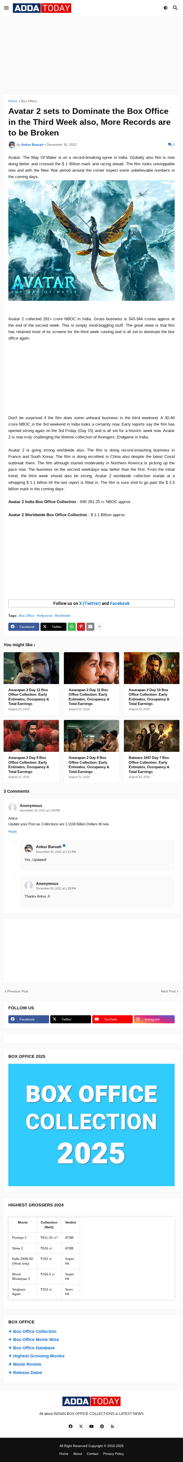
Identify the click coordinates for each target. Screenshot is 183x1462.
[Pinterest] (81, 627)
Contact (92, 1454)
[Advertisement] (91, 55)
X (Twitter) (90, 603)
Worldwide (62, 615)
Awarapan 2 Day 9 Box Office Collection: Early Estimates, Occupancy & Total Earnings (28, 765)
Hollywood (44, 615)
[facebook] (70, 1427)
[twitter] (81, 1427)
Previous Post (17, 991)
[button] (6, 8)
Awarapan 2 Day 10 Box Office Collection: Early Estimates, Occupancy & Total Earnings (149, 697)
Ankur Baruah (48, 847)
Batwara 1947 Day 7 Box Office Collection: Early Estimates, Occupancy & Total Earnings (149, 765)
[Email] (90, 627)
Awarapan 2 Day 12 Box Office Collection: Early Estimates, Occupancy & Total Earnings (28, 697)
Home (12, 101)
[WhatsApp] (72, 627)
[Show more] (100, 627)
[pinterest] (102, 1427)
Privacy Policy (113, 1454)
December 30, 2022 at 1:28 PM (56, 888)
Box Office (29, 101)
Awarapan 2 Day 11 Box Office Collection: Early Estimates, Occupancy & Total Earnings (89, 697)
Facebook (120, 603)
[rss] (112, 1427)
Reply (12, 831)
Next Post (168, 991)
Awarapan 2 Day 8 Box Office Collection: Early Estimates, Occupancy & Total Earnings (89, 765)
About (77, 1454)
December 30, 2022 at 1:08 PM (40, 810)
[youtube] (91, 1427)
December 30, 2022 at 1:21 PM (56, 852)
